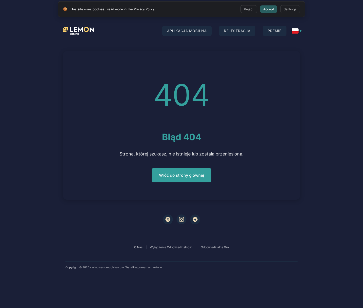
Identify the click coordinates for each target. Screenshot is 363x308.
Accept (268, 9)
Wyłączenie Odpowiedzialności (171, 247)
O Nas (138, 247)
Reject (249, 9)
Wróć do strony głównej (181, 175)
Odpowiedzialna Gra (215, 247)
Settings (290, 9)
